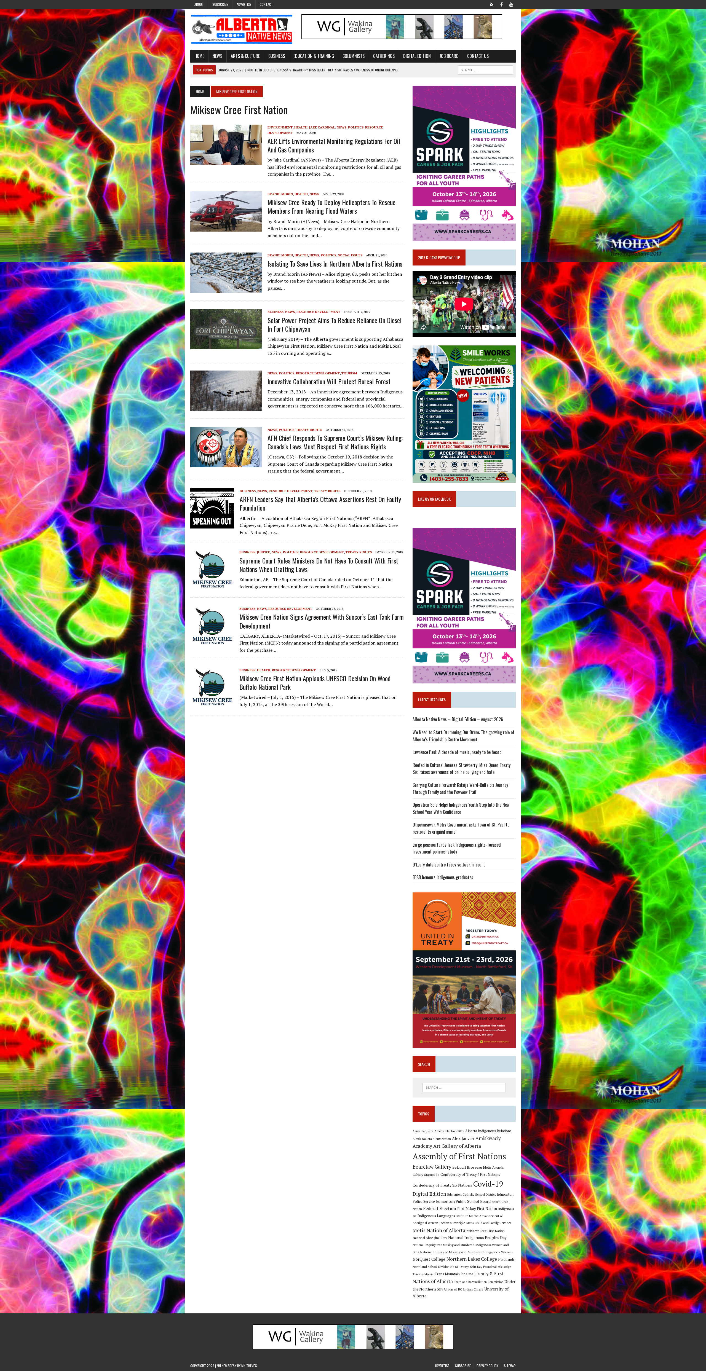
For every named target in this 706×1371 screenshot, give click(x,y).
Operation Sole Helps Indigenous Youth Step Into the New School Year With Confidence (461, 808)
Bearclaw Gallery (432, 1166)
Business (276, 56)
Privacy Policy (487, 1365)
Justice (263, 552)
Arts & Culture (245, 56)
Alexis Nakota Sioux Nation (432, 1139)
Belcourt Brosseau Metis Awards (478, 1167)
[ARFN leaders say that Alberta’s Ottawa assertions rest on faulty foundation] (212, 525)
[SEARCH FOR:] (485, 69)
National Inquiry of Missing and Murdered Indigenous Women (466, 1252)
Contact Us (478, 56)
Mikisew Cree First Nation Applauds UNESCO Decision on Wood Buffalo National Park (315, 682)
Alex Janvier (463, 1138)
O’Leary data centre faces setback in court (449, 864)
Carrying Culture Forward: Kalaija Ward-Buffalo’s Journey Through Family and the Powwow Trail (460, 788)
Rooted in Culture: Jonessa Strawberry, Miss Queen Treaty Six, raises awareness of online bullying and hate (461, 769)
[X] (491, 4)
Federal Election (439, 1208)
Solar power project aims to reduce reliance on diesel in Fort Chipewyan (335, 324)
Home (199, 56)
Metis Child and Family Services (488, 1223)
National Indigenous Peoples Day (477, 1237)
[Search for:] (464, 1087)
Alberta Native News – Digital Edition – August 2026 (458, 719)
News (217, 56)
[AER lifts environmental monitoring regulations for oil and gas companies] (226, 161)
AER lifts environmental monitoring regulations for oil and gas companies (334, 145)
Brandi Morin (280, 194)
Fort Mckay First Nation (477, 1208)
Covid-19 (488, 1184)
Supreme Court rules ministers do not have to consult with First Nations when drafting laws (318, 565)
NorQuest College (429, 1259)
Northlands (506, 1259)
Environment (280, 127)
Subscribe (220, 4)
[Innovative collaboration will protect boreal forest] (226, 407)
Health (300, 127)
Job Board (449, 56)
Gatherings (384, 56)
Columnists (354, 56)
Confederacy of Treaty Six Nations (442, 1185)
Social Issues (350, 255)
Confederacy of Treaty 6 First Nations (470, 1174)
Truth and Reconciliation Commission (478, 1282)
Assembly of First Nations (459, 1156)
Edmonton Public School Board (463, 1201)
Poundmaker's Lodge (497, 1267)
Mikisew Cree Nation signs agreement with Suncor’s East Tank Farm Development (321, 621)
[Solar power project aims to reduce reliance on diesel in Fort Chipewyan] (226, 346)
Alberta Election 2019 (449, 1131)
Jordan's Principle (452, 1222)
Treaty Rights (309, 430)
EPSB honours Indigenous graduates (443, 877)
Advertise (244, 4)
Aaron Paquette (423, 1131)
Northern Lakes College (471, 1259)
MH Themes (249, 1365)
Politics (355, 127)
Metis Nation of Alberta (439, 1230)
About (199, 4)
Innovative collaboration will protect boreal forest (329, 381)
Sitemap (510, 1365)
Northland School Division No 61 (435, 1267)
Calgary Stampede (426, 1174)
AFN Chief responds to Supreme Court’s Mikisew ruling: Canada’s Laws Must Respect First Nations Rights (335, 442)
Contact (266, 4)
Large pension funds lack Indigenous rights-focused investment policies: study (457, 848)
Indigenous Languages (436, 1215)
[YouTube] (511, 4)
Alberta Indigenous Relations (488, 1131)
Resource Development (318, 312)
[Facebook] (501, 4)
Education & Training (313, 56)
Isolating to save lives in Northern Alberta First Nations (335, 264)
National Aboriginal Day (430, 1237)
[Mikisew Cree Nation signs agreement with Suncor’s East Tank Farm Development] (212, 642)
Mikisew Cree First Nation (485, 1230)
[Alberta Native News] (241, 29)
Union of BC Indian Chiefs (463, 1289)
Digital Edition (417, 56)
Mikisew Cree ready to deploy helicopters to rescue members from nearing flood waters (331, 206)
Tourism (349, 373)
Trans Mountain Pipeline (454, 1274)
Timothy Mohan (423, 1274)
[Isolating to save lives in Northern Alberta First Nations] (226, 289)
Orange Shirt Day (470, 1267)
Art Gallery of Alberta (457, 1145)
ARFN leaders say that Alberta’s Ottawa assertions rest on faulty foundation (320, 503)
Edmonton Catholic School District (471, 1194)
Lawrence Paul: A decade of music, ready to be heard (457, 752)
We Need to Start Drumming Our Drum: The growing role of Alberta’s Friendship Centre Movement (463, 736)
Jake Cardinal (322, 127)
